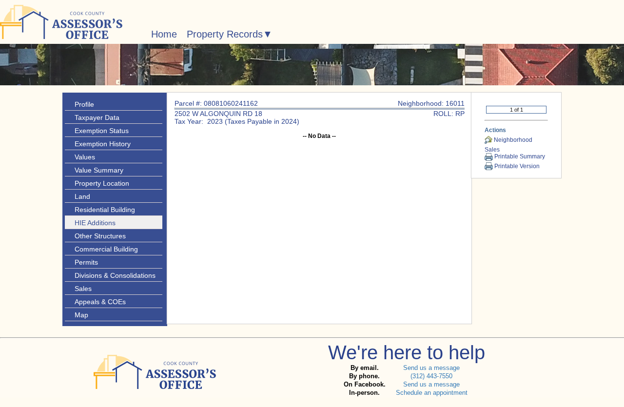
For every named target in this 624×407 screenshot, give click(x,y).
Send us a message (431, 367)
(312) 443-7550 (431, 376)
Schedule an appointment (432, 392)
